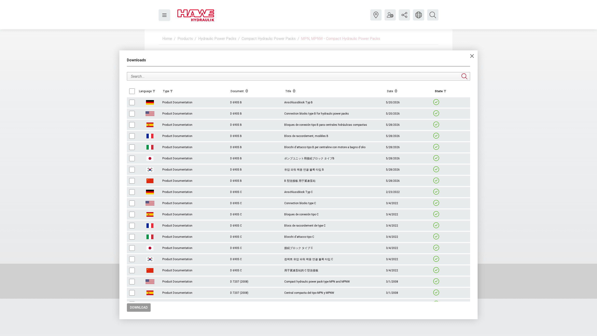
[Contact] (376, 18)
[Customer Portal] (390, 18)
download (139, 307)
